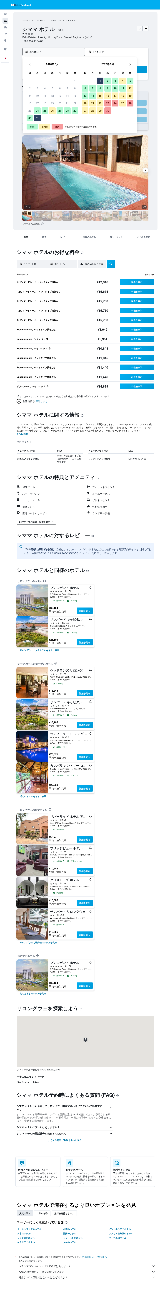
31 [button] (37, 118)
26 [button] (52, 110)
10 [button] (37, 95)
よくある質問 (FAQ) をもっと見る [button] (65, 1140)
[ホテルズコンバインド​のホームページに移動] (21, 5)
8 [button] (75, 88)
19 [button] (52, 103)
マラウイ (35, 20)
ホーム (25, 20)
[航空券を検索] (5, 14)
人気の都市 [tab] (42, 1213)
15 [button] (74, 95)
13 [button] (59, 95)
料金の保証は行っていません (94, 1256)
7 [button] (67, 88)
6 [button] (60, 88)
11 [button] (44, 95)
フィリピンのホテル (73, 1237)
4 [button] (45, 88)
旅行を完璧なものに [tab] (64, 1213)
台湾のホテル (69, 1229)
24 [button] (37, 110)
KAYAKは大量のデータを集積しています (41, 1271)
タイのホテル (69, 1242)
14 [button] (67, 95)
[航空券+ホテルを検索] (5, 34)
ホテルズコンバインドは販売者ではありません (45, 1266)
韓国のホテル (69, 1233)
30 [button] (29, 118)
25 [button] (44, 110)
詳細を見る (84, 610)
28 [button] (67, 110)
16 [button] (29, 103)
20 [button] (59, 103)
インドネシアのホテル (120, 1229)
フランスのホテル (26, 1237)
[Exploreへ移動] (5, 40)
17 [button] (37, 103)
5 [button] (52, 88)
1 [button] (75, 81)
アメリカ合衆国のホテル (121, 1233)
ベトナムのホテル (117, 1237)
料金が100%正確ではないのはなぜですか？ (43, 1277)
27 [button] (59, 110)
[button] (5, 4)
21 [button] (67, 103)
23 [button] (29, 110)
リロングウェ (52, 20)
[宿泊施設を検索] (5, 21)
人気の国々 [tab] (24, 1213)
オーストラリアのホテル (29, 1229)
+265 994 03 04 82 (32, 41)
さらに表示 (22, 433)
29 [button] (74, 110)
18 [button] (44, 103)
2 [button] (30, 88)
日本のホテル (23, 1233)
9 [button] (30, 95)
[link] (39, 650)
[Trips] (5, 49)
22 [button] (74, 103)
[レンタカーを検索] (5, 27)
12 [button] (52, 95)
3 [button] (37, 88)
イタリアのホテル (26, 1242)
